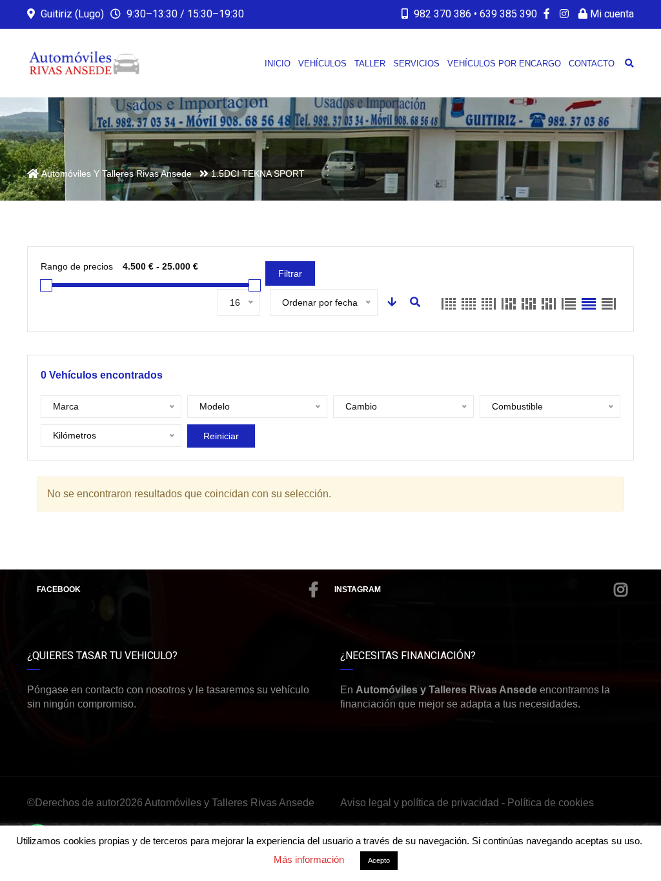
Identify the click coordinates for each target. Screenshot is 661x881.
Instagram (357, 589)
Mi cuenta (610, 14)
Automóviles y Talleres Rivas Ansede (229, 802)
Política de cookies (550, 802)
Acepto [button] (379, 860)
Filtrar (290, 273)
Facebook (59, 589)
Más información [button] (309, 859)
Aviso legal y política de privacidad (419, 802)
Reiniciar (221, 436)
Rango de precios (77, 266)
